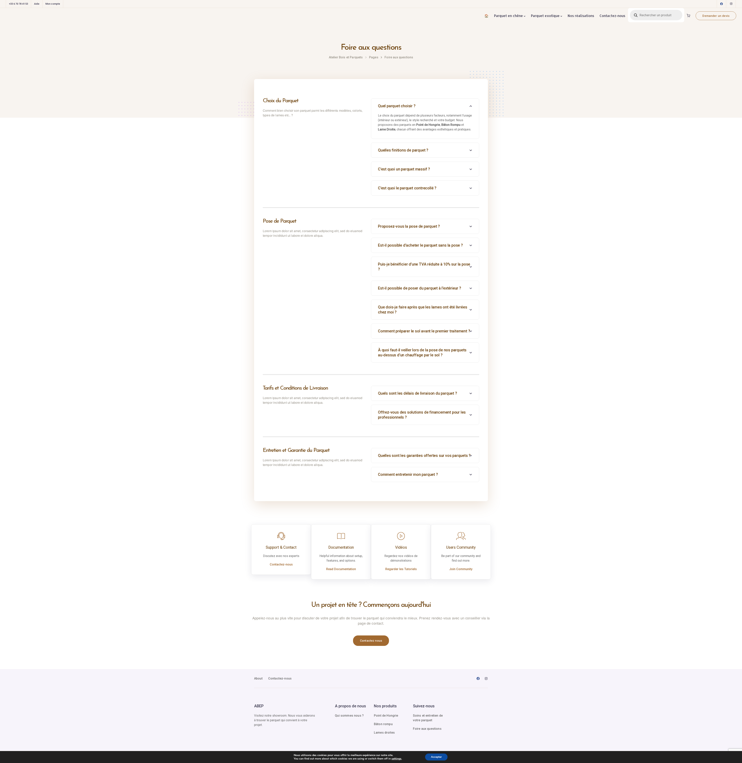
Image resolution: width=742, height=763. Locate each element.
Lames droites (384, 732)
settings (396, 758)
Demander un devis (715, 16)
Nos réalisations (581, 16)
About (258, 678)
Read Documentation (341, 569)
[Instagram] (731, 4)
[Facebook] (721, 4)
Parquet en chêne (508, 16)
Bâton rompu (383, 724)
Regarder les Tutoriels (401, 569)
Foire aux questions (427, 729)
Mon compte (52, 3)
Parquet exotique (545, 16)
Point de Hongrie (386, 715)
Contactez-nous (612, 16)
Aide (36, 3)
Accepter (436, 757)
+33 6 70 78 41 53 (18, 3)
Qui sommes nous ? (349, 715)
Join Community (460, 569)
